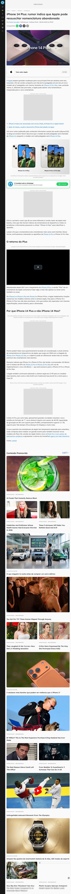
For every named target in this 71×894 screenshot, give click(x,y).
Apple (10, 81)
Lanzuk (14, 441)
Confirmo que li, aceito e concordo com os (34, 77)
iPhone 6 (12, 296)
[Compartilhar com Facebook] (20, 26)
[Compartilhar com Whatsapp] (17, 26)
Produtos (20, 10)
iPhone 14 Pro (48, 234)
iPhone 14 (12, 136)
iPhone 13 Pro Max (44, 365)
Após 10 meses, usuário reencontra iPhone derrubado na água (31, 127)
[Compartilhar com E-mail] (24, 26)
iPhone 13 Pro (31, 365)
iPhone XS (10, 355)
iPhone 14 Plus (55, 136)
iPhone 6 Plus (22, 296)
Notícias (13, 10)
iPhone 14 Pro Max (50, 85)
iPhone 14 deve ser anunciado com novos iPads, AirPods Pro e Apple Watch (36, 124)
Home (8, 10)
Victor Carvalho (14, 22)
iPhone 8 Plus (46, 287)
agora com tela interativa (59, 436)
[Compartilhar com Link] (27, 26)
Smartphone (27, 10)
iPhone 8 (32, 296)
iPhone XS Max (21, 355)
